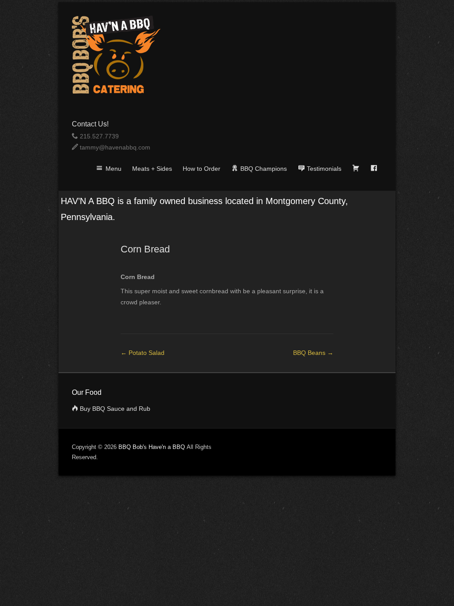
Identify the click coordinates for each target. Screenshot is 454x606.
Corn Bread (145, 249)
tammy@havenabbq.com (115, 147)
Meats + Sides (152, 168)
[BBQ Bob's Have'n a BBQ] (227, 55)
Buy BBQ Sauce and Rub (115, 408)
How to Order (201, 168)
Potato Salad (142, 352)
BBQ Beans (313, 352)
